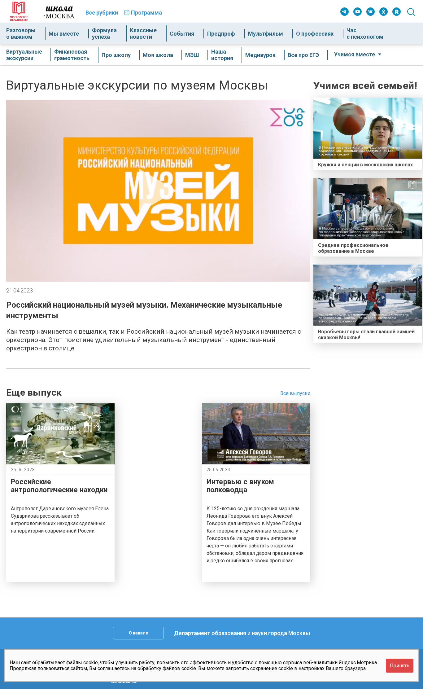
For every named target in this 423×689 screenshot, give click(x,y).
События (182, 33)
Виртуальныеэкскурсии (24, 54)
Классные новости (143, 33)
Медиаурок (260, 55)
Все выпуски (295, 393)
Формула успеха (104, 33)
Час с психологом (365, 33)
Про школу (116, 55)
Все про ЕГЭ (303, 55)
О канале (138, 632)
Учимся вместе (354, 54)
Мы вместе (64, 33)
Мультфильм (265, 33)
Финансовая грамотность (71, 54)
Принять (399, 665)
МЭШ (192, 55)
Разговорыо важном (21, 33)
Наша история (222, 54)
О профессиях (315, 33)
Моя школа (158, 55)
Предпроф (221, 33)
